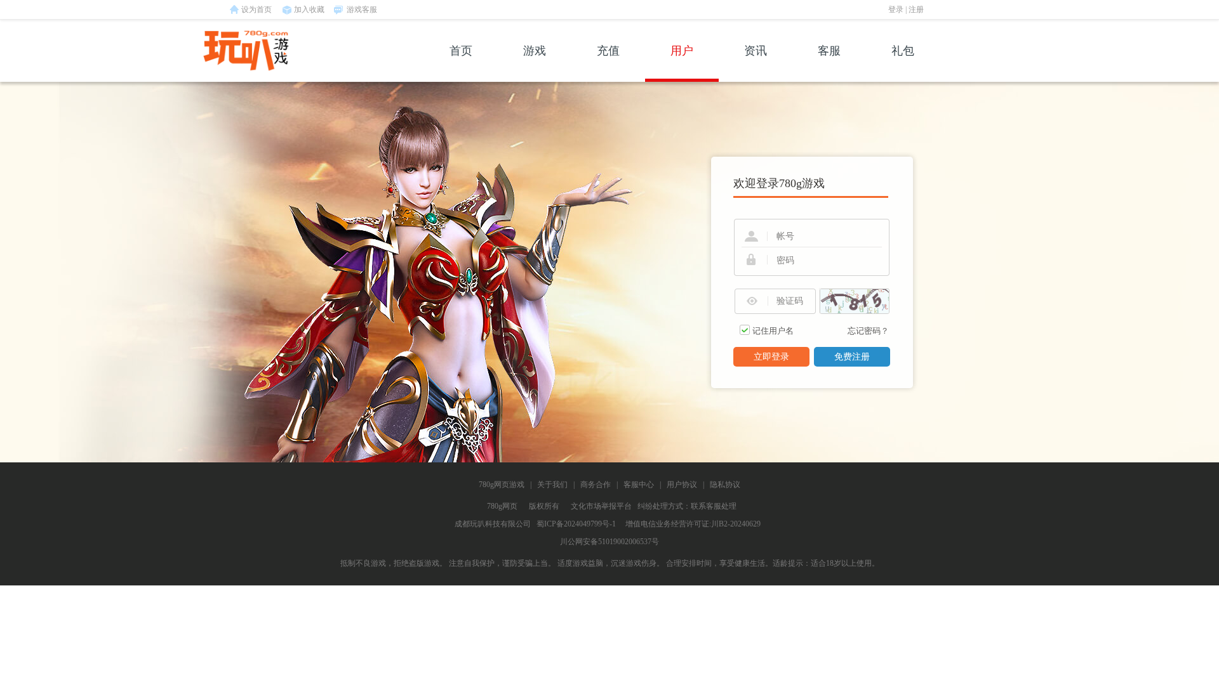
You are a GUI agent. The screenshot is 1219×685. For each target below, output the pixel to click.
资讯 (755, 50)
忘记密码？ (868, 331)
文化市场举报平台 (601, 506)
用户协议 (682, 484)
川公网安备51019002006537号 (609, 541)
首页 (461, 50)
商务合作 (595, 484)
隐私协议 (725, 484)
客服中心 (638, 484)
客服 (829, 50)
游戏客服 (362, 9)
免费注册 (852, 357)
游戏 (534, 50)
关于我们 (552, 484)
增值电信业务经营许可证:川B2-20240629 (693, 523)
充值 (608, 50)
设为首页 (256, 9)
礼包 (902, 50)
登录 (895, 9)
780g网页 (502, 506)
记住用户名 (773, 331)
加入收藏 (309, 9)
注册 (916, 9)
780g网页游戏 (501, 484)
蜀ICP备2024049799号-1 (576, 523)
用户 (681, 50)
